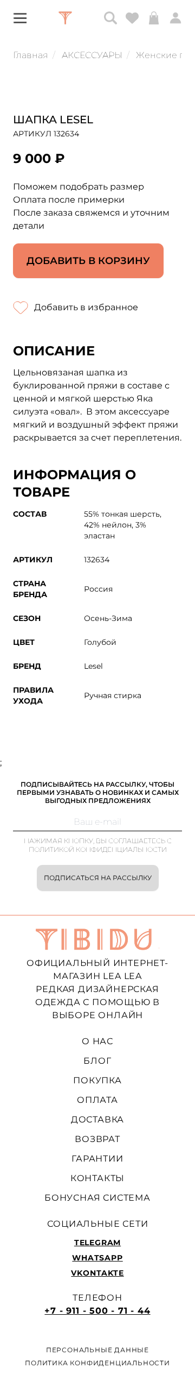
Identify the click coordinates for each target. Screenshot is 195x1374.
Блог (97, 1061)
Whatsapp (97, 1258)
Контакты (97, 1178)
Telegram (97, 1242)
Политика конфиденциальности (97, 1363)
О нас (97, 1041)
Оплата (97, 1100)
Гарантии (97, 1158)
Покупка (97, 1080)
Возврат (97, 1139)
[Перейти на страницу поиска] (110, 17)
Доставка (97, 1119)
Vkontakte (97, 1273)
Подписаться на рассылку (98, 878)
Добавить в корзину (88, 261)
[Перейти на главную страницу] (65, 17)
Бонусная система (97, 1198)
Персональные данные (97, 1350)
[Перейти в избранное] (132, 17)
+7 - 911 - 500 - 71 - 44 (97, 1311)
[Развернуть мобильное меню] (20, 17)
